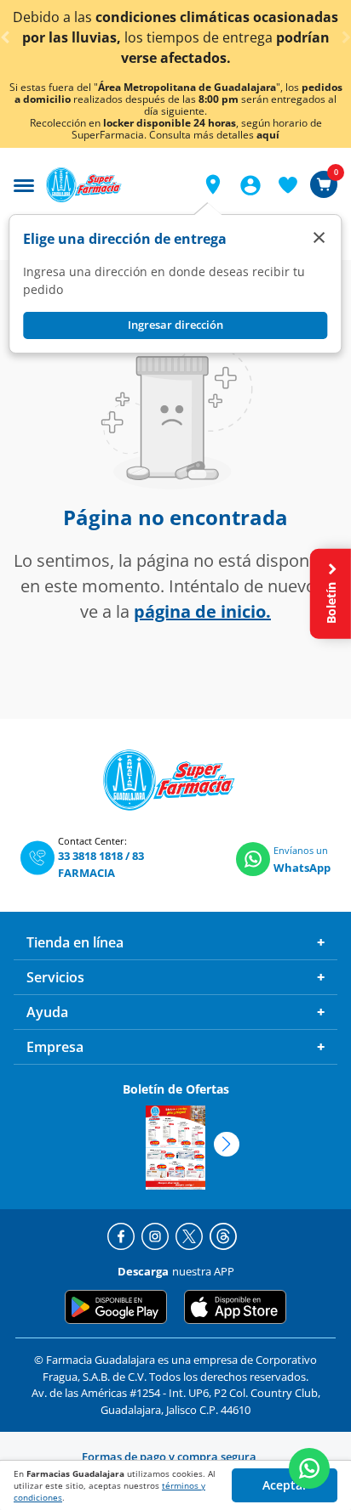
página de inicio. (202, 611)
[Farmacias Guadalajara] (113, 184)
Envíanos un (300, 850)
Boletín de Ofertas (176, 1089)
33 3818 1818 (90, 855)
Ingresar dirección (175, 324)
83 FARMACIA (101, 864)
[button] (213, 184)
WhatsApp (302, 867)
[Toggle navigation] (24, 183)
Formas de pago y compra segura (169, 1456)
